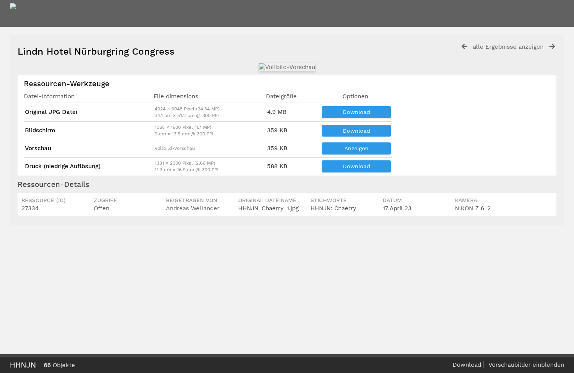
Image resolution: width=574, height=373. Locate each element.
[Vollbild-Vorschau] (287, 67)
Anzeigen (356, 148)
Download (356, 112)
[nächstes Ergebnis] (552, 46)
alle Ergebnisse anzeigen (508, 46)
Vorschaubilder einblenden (526, 364)
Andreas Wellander (192, 208)
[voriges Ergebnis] (464, 46)
